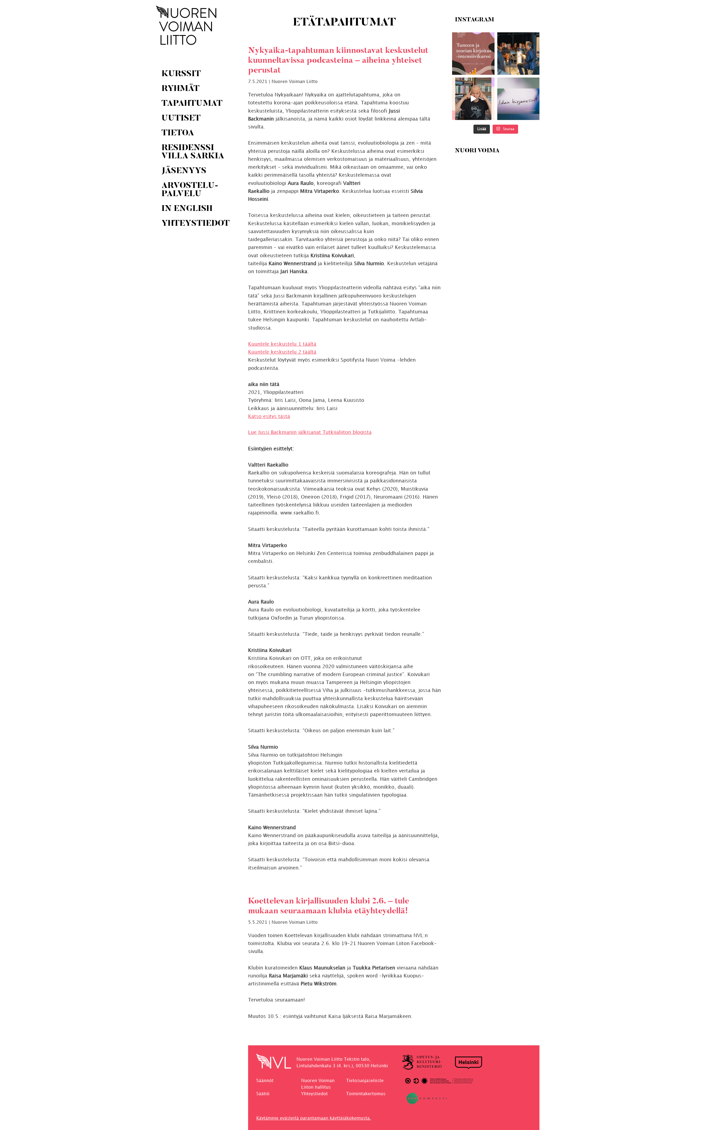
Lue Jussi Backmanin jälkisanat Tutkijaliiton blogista (310, 432)
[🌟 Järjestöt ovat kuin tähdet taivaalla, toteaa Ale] (473, 99)
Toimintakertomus (366, 1094)
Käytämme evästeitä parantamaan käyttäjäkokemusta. (313, 1118)
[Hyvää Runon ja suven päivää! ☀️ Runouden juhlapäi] (518, 53)
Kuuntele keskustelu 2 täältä (282, 352)
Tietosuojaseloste (365, 1081)
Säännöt (265, 1081)
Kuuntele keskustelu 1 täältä (282, 344)
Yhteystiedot (314, 1094)
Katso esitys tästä (269, 416)
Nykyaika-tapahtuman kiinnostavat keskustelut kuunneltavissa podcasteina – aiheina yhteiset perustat (338, 61)
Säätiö (262, 1094)
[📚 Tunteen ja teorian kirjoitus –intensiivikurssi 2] (473, 53)
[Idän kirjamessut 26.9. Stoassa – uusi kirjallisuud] (518, 99)
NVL (186, 25)
